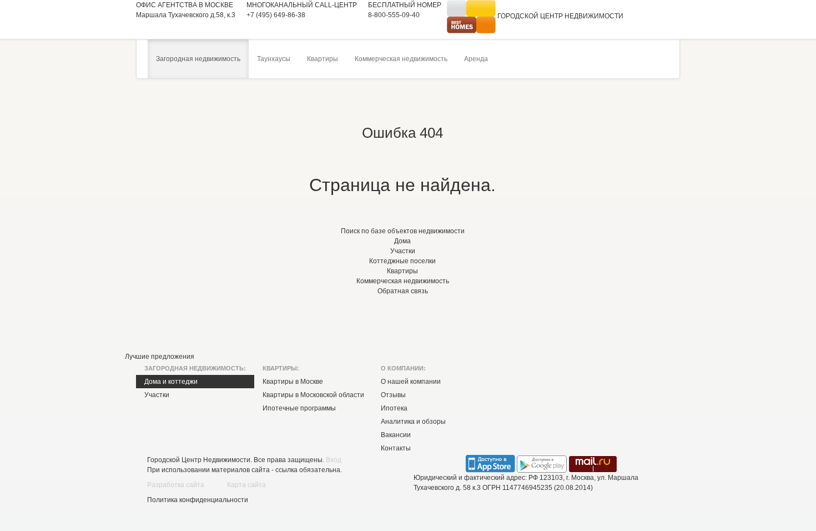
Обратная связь (402, 291)
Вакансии (396, 435)
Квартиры (322, 59)
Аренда (476, 59)
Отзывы (393, 395)
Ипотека (394, 408)
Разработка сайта (175, 485)
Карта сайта (246, 485)
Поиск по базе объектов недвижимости (403, 231)
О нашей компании (411, 381)
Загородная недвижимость (198, 59)
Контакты (396, 448)
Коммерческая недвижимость (401, 59)
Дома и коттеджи (171, 381)
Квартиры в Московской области (313, 395)
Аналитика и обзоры (413, 421)
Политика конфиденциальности (197, 500)
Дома (402, 241)
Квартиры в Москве (293, 381)
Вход (333, 460)
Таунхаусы (273, 59)
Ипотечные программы (299, 408)
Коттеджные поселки (402, 261)
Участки (402, 251)
